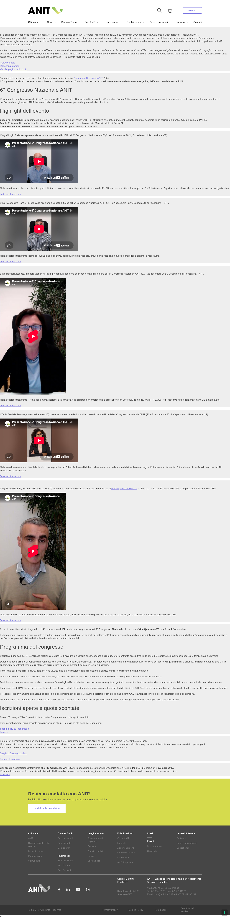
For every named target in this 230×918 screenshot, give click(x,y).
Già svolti (152, 851)
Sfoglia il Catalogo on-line (13, 753)
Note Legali (160, 909)
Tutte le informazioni (10, 194)
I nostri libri (123, 857)
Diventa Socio (69, 22)
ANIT (30, 838)
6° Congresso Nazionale (124, 488)
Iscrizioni (5, 774)
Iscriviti (4, 732)
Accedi (192, 10)
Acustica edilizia (96, 851)
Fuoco (91, 856)
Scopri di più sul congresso (14, 728)
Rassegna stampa (10, 66)
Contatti (197, 22)
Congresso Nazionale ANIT (88, 78)
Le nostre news (36, 851)
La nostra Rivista (126, 852)
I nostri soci (64, 856)
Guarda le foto (7, 62)
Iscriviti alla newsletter (47, 808)
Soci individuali (65, 838)
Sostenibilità (94, 861)
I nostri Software (186, 833)
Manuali (121, 843)
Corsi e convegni (158, 22)
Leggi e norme (111, 22)
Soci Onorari (64, 870)
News (50, 22)
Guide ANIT (123, 838)
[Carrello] (167, 12)
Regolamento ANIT (128, 891)
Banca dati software (187, 843)
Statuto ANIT (124, 894)
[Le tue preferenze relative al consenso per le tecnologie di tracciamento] (224, 913)
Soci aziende (64, 843)
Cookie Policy (135, 909)
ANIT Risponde (125, 862)
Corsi (150, 833)
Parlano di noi (35, 856)
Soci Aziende (64, 865)
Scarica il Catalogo (10, 759)
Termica (92, 846)
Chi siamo (33, 22)
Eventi (150, 841)
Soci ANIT (90, 22)
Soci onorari (64, 848)
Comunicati (34, 861)
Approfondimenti (125, 848)
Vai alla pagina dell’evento (13, 69)
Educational (183, 848)
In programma (154, 846)
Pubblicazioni (134, 22)
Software (180, 22)
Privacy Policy (110, 909)
